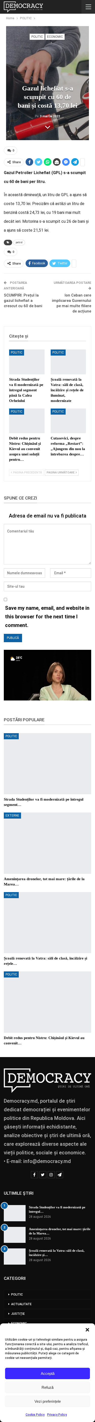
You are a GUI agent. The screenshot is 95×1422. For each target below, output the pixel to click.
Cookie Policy (35, 1414)
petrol (19, 242)
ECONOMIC (55, 37)
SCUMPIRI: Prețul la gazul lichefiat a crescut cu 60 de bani (23, 300)
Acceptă (47, 1373)
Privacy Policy (57, 1414)
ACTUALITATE (21, 1304)
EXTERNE (12, 815)
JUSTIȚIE (18, 1314)
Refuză (47, 1387)
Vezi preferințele (47, 1401)
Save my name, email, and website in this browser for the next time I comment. (47, 616)
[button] (87, 1329)
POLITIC (37, 37)
